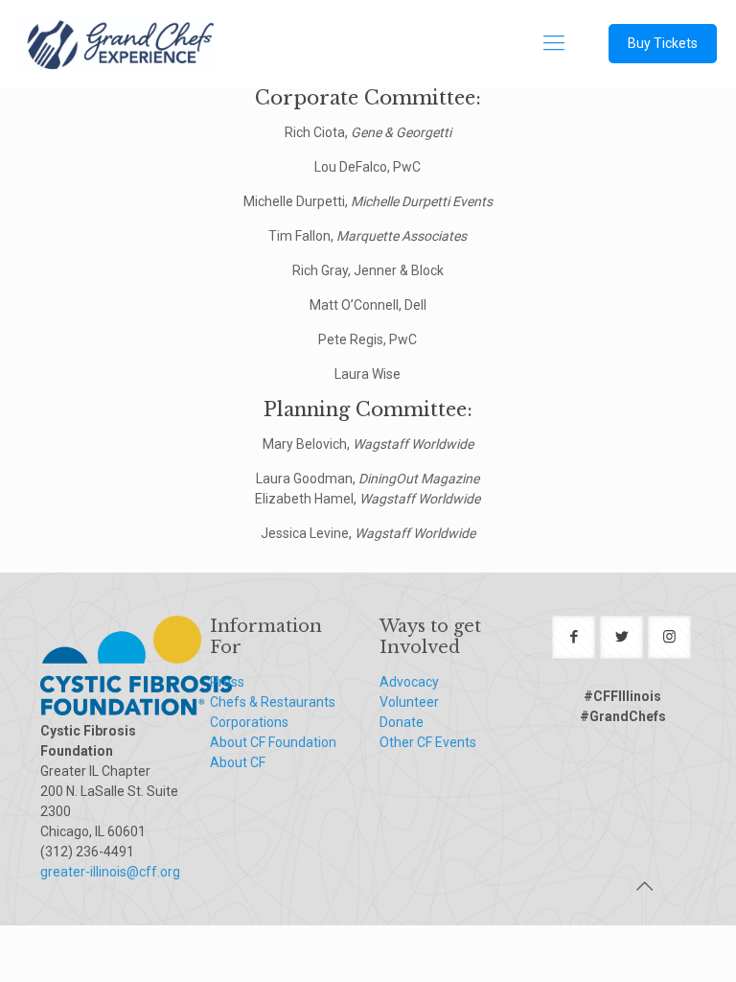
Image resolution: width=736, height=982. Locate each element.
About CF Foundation (273, 742)
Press (227, 682)
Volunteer (409, 702)
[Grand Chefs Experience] (118, 43)
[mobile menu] (554, 43)
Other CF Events (428, 742)
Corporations (249, 722)
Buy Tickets (663, 43)
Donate (402, 722)
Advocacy (409, 682)
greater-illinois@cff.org (110, 871)
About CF (237, 762)
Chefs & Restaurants (272, 702)
